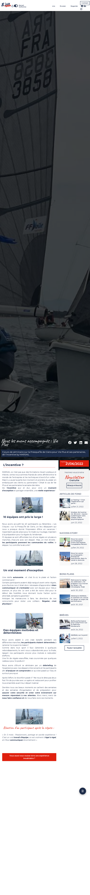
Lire (53, 6)
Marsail (21, 5)
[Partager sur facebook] (70, 442)
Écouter (63, 6)
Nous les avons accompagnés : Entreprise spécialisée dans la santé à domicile (79, 556)
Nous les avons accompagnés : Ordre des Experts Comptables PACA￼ (79, 541)
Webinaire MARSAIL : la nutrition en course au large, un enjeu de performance (79, 598)
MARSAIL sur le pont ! (79, 635)
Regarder (74, 6)
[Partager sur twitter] (75, 442)
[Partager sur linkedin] (81, 442)
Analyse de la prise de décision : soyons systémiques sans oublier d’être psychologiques (79, 515)
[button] (85, 3)
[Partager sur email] (86, 442)
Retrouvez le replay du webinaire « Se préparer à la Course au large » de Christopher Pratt (79, 583)
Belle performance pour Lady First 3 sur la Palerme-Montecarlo (79, 623)
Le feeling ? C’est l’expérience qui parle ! (78, 501)
